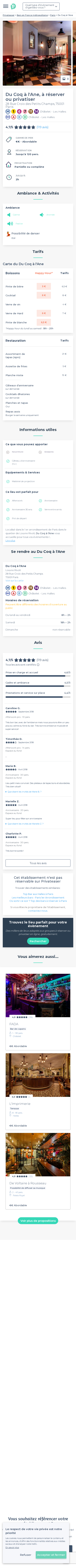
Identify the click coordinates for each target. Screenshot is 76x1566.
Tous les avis (38, 863)
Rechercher (38, 941)
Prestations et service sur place (38, 693)
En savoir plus (12, 1547)
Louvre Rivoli (13, 570)
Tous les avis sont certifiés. (21, 664)
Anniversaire (50, 500)
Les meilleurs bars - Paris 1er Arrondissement (38, 897)
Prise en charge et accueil (38, 672)
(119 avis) (43, 127)
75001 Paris (12, 577)
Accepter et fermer (51, 1555)
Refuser (25, 1555)
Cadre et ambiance (38, 682)
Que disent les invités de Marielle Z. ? (26, 823)
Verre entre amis (53, 509)
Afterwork (17, 500)
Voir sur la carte (15, 580)
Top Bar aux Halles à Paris (38, 894)
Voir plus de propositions (38, 1220)
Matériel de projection (23, 481)
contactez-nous (37, 910)
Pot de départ (19, 518)
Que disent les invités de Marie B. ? (25, 791)
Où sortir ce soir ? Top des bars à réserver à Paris (38, 900)
